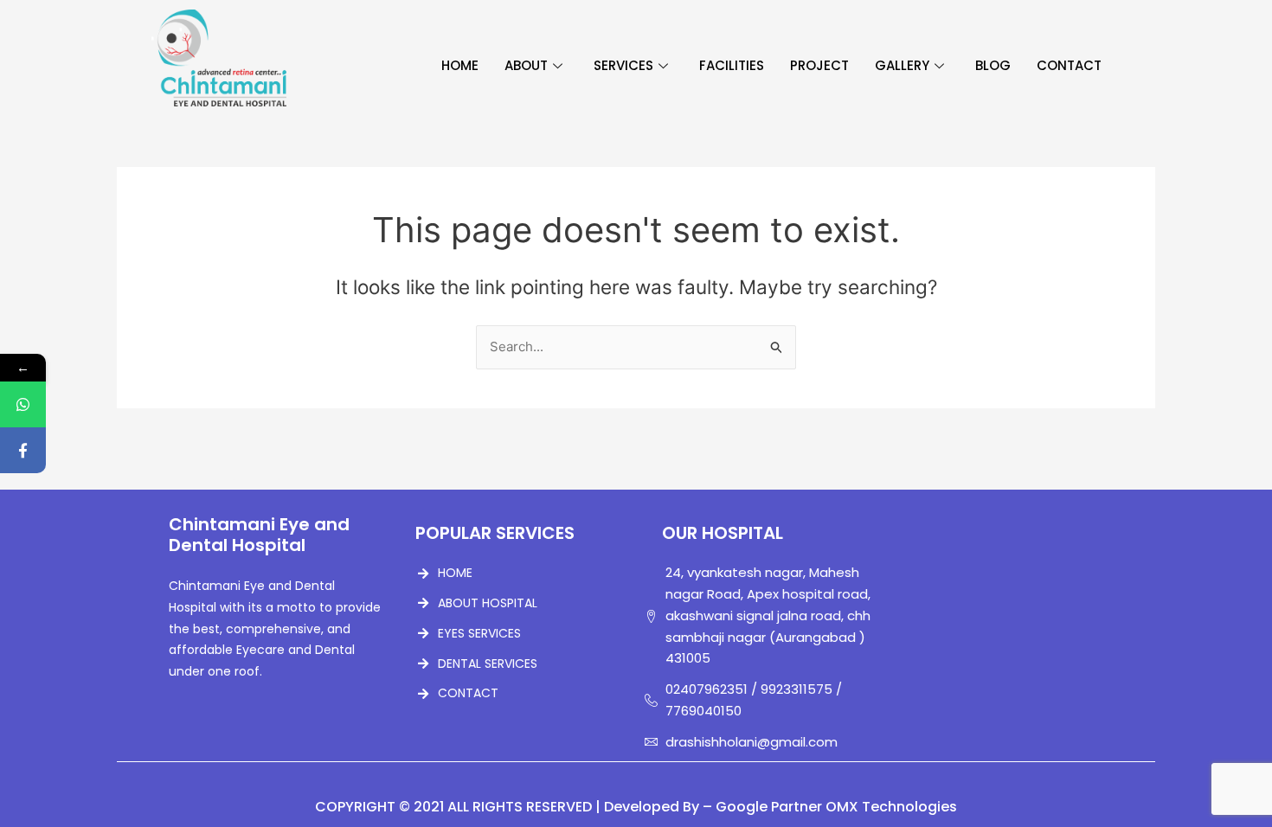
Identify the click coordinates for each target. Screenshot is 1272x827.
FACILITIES (731, 65)
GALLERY (902, 65)
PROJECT (819, 65)
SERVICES (623, 65)
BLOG (993, 65)
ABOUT (526, 65)
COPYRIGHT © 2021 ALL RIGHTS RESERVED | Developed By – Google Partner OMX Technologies (636, 807)
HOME (460, 65)
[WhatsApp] (23, 404)
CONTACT (1069, 65)
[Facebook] (23, 450)
